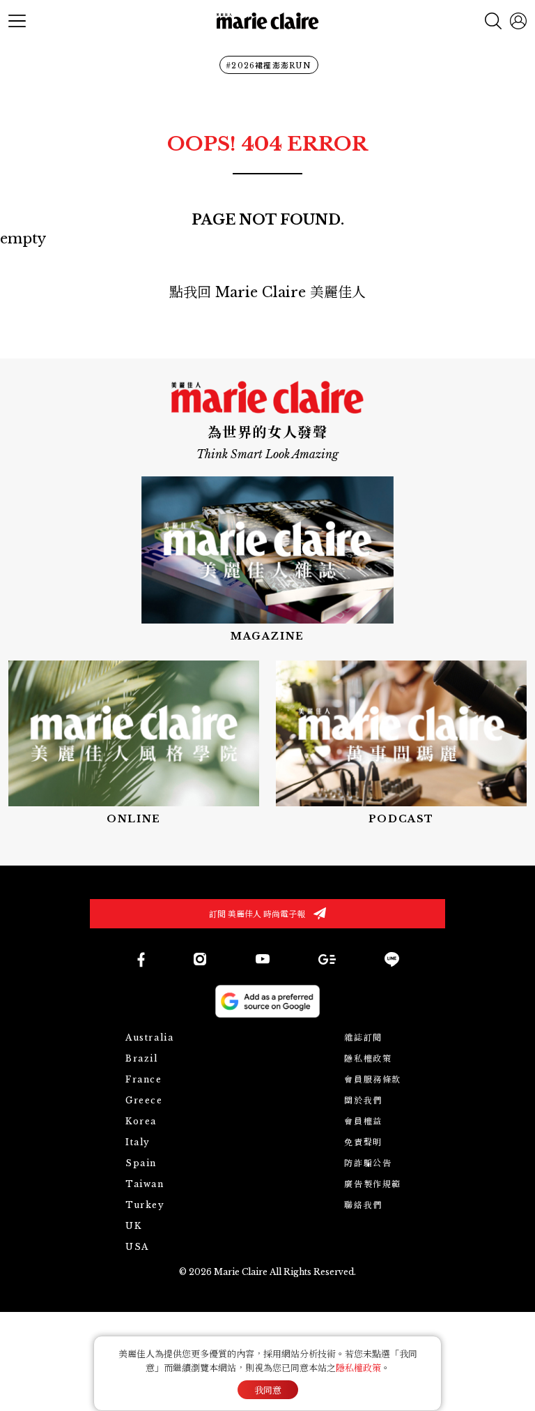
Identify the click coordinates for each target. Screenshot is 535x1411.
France (143, 1079)
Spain (141, 1163)
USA (137, 1247)
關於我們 (363, 1100)
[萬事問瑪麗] (401, 744)
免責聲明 (363, 1142)
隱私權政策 (367, 1058)
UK (133, 1226)
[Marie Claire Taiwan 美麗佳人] (200, 959)
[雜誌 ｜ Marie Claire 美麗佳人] (267, 559)
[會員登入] (518, 21)
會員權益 (363, 1121)
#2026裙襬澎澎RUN (268, 65)
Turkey (145, 1205)
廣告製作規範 (372, 1184)
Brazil (141, 1058)
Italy (137, 1142)
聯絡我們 (363, 1205)
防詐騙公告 (367, 1163)
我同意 (267, 1390)
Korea (141, 1121)
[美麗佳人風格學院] (134, 744)
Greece (144, 1100)
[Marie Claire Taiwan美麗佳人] (262, 959)
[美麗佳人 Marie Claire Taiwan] (140, 959)
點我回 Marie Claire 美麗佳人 (267, 292)
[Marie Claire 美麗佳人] (268, 21)
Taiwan (144, 1184)
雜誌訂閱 (363, 1037)
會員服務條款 (372, 1079)
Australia (149, 1037)
